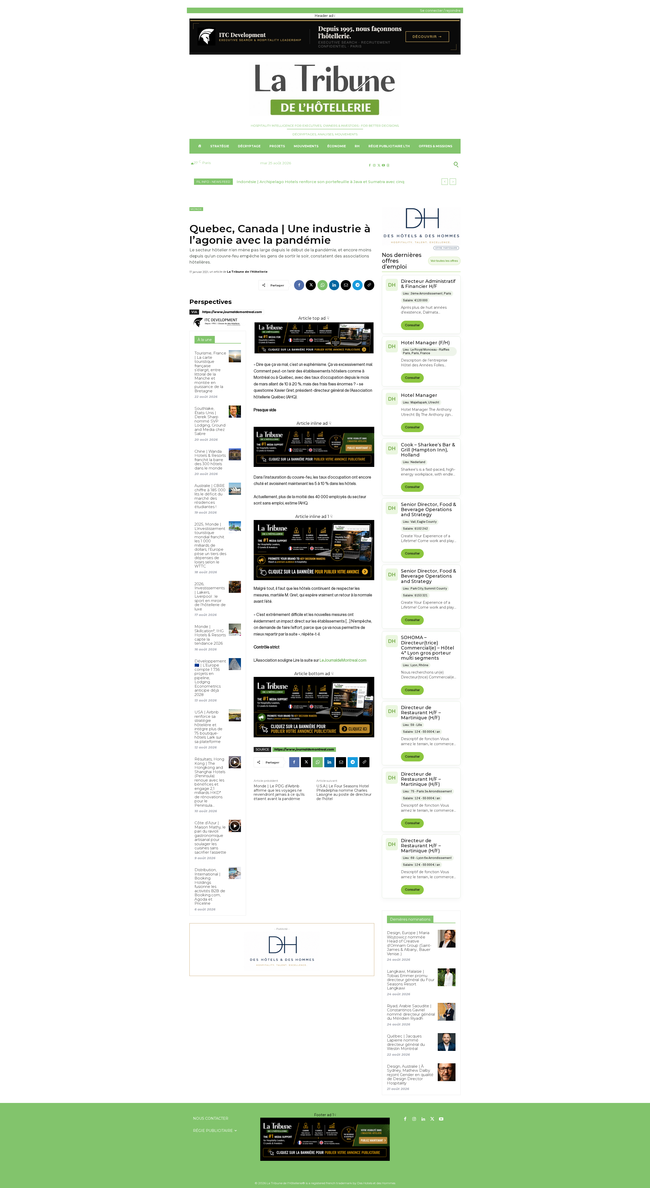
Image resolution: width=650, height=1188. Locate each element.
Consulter (412, 325)
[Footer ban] (325, 1139)
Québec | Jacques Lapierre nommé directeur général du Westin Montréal (406, 1042)
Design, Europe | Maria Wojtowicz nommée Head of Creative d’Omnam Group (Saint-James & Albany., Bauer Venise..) (409, 943)
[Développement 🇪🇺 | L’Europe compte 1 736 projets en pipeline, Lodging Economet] (235, 664)
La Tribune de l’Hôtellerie (247, 271)
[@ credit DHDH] (325, 53)
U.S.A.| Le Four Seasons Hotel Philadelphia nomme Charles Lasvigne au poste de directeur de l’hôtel (343, 792)
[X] (378, 165)
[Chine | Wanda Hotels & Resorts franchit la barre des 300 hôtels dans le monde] (235, 454)
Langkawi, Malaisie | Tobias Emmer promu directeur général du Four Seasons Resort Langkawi (410, 979)
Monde (196, 209)
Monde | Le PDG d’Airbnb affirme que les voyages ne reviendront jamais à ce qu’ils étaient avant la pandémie (279, 792)
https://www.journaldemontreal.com (232, 312)
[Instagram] (374, 165)
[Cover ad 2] (314, 550)
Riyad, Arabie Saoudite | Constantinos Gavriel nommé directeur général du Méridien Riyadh (411, 1012)
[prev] (445, 181)
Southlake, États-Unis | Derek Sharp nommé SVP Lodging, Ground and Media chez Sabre (209, 421)
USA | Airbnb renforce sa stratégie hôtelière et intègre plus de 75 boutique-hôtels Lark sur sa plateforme (208, 727)
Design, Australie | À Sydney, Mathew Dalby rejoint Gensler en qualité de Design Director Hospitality (410, 1074)
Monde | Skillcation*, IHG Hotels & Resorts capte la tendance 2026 (210, 635)
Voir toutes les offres (444, 260)
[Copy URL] (369, 285)
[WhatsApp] (322, 285)
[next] (453, 181)
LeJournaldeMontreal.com (343, 660)
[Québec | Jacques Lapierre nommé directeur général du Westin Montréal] (447, 1042)
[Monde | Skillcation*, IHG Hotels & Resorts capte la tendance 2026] (235, 630)
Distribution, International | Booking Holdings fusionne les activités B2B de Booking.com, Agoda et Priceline (209, 886)
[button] (431, 164)
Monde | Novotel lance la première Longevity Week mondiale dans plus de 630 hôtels (322, 181)
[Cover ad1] (314, 707)
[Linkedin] (334, 285)
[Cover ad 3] (314, 470)
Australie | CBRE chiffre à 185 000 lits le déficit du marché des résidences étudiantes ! (209, 496)
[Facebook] (369, 165)
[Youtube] (383, 165)
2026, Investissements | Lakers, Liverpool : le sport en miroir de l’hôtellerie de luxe (210, 596)
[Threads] (388, 165)
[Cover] (314, 358)
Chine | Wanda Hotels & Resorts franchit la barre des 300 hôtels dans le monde (210, 459)
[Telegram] (357, 285)
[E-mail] (346, 285)
